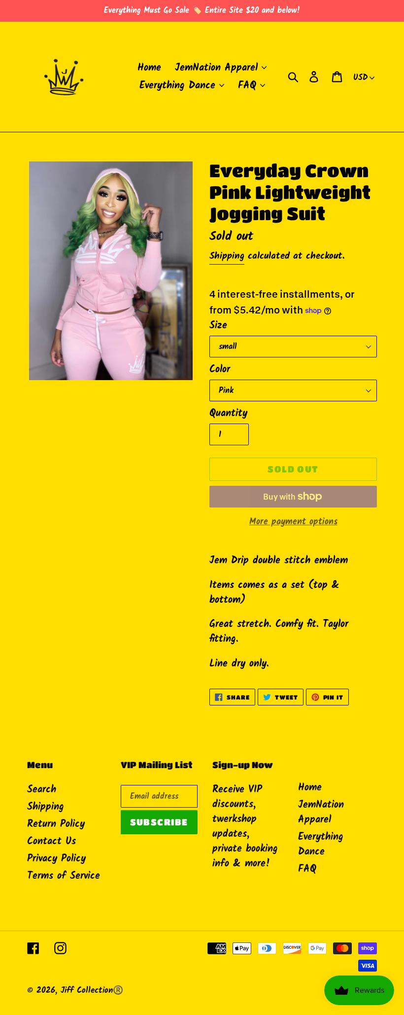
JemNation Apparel (321, 812)
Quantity (228, 413)
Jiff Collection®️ (92, 990)
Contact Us (51, 842)
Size (218, 325)
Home (310, 788)
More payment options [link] (293, 522)
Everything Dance (320, 844)
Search (41, 790)
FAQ (307, 869)
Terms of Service (63, 876)
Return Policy (56, 824)
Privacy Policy (56, 859)
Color (219, 369)
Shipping (226, 256)
